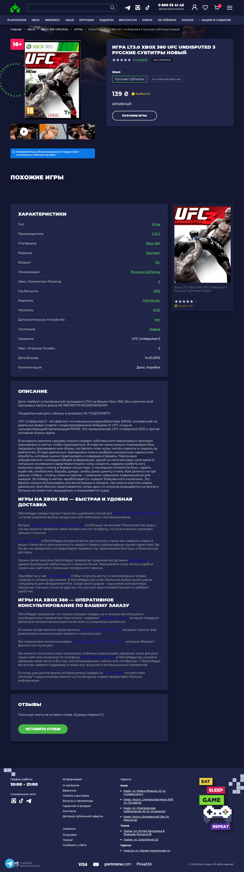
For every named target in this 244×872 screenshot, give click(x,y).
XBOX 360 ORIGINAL (55, 29)
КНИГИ (147, 20)
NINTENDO (52, 20)
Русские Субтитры (145, 272)
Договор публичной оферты (83, 816)
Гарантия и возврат (77, 806)
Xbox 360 (153, 243)
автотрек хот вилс (114, 618)
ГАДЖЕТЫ (106, 20)
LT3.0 (156, 234)
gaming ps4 (138, 560)
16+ (157, 262)
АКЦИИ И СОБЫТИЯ (216, 20)
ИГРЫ (78, 29)
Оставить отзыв (43, 729)
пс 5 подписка (58, 576)
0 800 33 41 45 (171, 5)
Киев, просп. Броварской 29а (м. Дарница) (146, 818)
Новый (154, 329)
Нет (157, 320)
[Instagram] (14, 801)
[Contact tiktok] (22, 801)
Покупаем (70, 835)
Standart (153, 253)
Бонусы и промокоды (78, 801)
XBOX (35, 20)
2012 (156, 291)
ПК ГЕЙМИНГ (167, 20)
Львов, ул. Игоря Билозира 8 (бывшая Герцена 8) (144, 832)
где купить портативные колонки (57, 525)
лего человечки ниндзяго (101, 630)
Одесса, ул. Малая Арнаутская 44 (147, 850)
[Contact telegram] (29, 801)
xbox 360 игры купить (98, 657)
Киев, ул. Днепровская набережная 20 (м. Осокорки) (145, 810)
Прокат (68, 840)
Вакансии (69, 790)
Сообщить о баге (75, 845)
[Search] (112, 7)
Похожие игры (134, 115)
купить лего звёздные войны (136, 513)
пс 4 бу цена (114, 673)
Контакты (69, 811)
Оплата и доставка (76, 795)
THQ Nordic (151, 300)
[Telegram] (9, 863)
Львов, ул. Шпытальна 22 (141, 839)
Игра (156, 224)
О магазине (71, 785)
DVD (156, 310)
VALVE (69, 20)
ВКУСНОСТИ (128, 20)
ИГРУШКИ (86, 20)
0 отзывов (140, 59)
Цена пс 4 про (29, 541)
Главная (16, 29)
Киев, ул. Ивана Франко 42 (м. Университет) (145, 792)
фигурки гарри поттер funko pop (98, 641)
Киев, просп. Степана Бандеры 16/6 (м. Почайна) (148, 801)
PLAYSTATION (16, 20)
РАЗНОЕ (187, 20)
